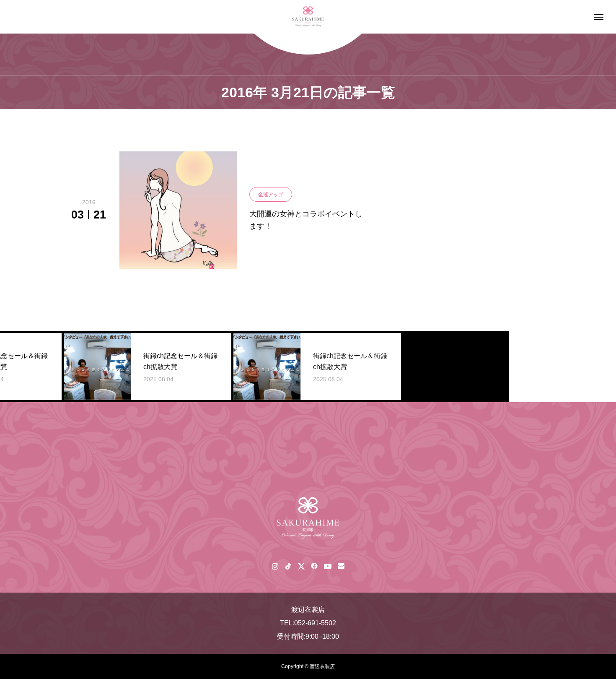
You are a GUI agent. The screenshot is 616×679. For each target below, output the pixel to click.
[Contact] (340, 566)
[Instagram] (275, 566)
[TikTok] (288, 566)
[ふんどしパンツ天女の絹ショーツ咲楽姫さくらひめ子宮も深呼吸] (308, 17)
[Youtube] (327, 566)
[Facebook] (314, 566)
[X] (301, 566)
